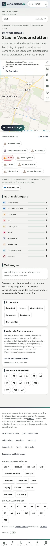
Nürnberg (21, 494)
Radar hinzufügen (15, 127)
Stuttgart (29, 474)
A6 (40, 376)
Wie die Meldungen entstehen (16, 358)
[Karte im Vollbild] (47, 69)
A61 (7, 390)
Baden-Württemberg (20, 25)
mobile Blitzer (14, 144)
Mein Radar (29, 447)
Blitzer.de (46, 131)
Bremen (17, 487)
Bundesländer (7, 447)
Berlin (6, 467)
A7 (7, 383)
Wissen (19, 447)
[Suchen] (45, 4)
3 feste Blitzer (13, 187)
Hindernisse (13, 171)
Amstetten (11, 315)
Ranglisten (20, 440)
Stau (10, 157)
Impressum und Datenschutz (13, 454)
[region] (25, 96)
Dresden (29, 487)
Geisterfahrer (7, 440)
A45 (35, 383)
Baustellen (40, 150)
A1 (7, 376)
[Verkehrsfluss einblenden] (47, 75)
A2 (14, 376)
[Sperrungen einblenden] (47, 92)
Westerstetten (36, 308)
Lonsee (22, 308)
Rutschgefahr (27, 157)
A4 (27, 376)
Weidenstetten (37, 25)
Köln (41, 467)
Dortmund (22, 480)
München (31, 467)
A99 (22, 390)
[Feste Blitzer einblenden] (47, 80)
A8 (14, 383)
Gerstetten (25, 315)
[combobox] (37, 4)
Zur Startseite (12, 71)
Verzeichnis (31, 440)
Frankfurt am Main (12, 474)
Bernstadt (10, 308)
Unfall (10, 164)
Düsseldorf (8, 480)
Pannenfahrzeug (34, 171)
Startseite (6, 25)
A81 (15, 390)
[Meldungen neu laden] (47, 98)
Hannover (8, 494)
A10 (27, 383)
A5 (34, 376)
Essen (33, 480)
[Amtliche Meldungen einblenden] (47, 86)
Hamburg (18, 467)
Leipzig (7, 487)
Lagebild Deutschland (10, 433)
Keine (45, 136)
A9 (20, 383)
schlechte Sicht (29, 164)
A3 (20, 376)
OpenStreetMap (29, 131)
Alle (40, 136)
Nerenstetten (12, 322)
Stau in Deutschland (30, 433)
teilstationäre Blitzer (17, 150)
